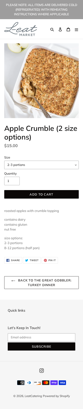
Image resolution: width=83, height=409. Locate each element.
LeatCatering (33, 396)
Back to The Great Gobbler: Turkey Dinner (44, 282)
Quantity (10, 173)
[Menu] (76, 29)
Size (7, 157)
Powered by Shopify (56, 396)
